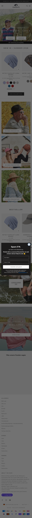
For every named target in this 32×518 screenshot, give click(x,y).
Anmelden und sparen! (16, 267)
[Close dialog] (29, 244)
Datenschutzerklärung (23, 272)
